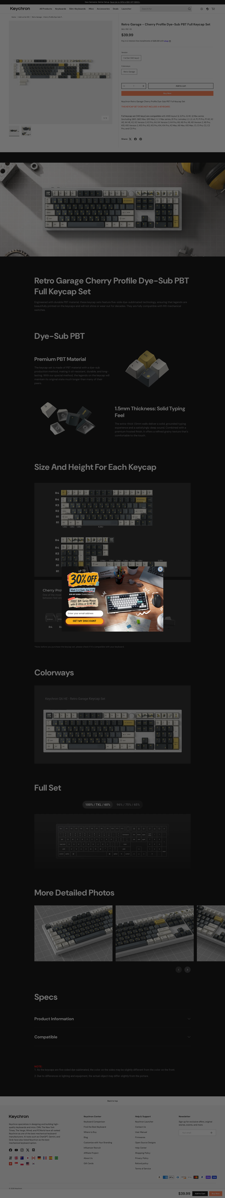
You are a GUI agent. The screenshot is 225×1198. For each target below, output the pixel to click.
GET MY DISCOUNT (84, 621)
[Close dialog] (160, 569)
